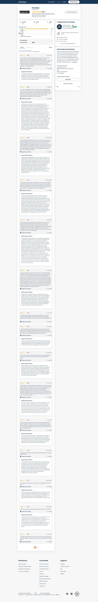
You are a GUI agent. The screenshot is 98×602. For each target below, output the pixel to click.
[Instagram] (78, 86)
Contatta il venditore (68, 83)
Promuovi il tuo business (23, 571)
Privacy (35, 593)
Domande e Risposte (44, 569)
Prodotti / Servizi (29, 47)
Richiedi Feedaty (74, 2)
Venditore (22, 47)
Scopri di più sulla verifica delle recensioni (67, 43)
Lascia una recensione (71, 12)
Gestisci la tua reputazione (24, 569)
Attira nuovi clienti (22, 564)
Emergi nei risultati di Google (24, 566)
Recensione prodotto (44, 566)
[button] (68, 33)
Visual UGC (41, 574)
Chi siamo (59, 2)
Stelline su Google (43, 581)
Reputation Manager (44, 576)
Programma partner (65, 566)
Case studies (63, 571)
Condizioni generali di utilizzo (24, 593)
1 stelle (21, 35)
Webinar (62, 574)
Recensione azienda (43, 564)
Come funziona (51, 2)
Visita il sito (68, 79)
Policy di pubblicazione (45, 593)
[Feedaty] (22, 2)
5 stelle (22, 28)
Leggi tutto (74, 62)
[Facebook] (57, 86)
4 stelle (22, 30)
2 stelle (22, 33)
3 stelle (22, 32)
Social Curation (42, 583)
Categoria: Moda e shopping (63, 76)
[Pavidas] (25, 12)
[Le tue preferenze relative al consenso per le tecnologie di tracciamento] (96, 600)
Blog (61, 569)
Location (41, 571)
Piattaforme (42, 586)
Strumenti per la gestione (45, 578)
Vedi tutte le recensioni (25, 36)
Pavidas (35, 8)
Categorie (62, 564)
